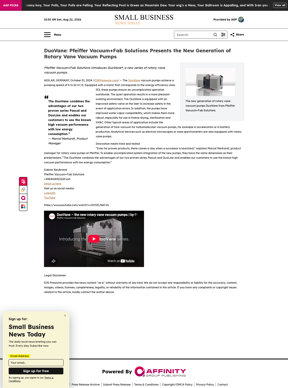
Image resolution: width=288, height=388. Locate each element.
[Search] (215, 34)
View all (280, 5)
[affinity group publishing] (23, 198)
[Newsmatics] (23, 206)
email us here (52, 183)
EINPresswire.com (106, 80)
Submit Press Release (117, 384)
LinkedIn (50, 193)
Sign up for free (36, 371)
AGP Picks (10, 5)
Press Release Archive (86, 384)
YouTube (49, 197)
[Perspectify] (23, 190)
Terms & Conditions (146, 384)
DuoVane (134, 80)
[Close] (65, 315)
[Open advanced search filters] (223, 34)
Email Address (19, 356)
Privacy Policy (205, 384)
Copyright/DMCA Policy (177, 384)
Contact (223, 384)
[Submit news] (23, 181)
